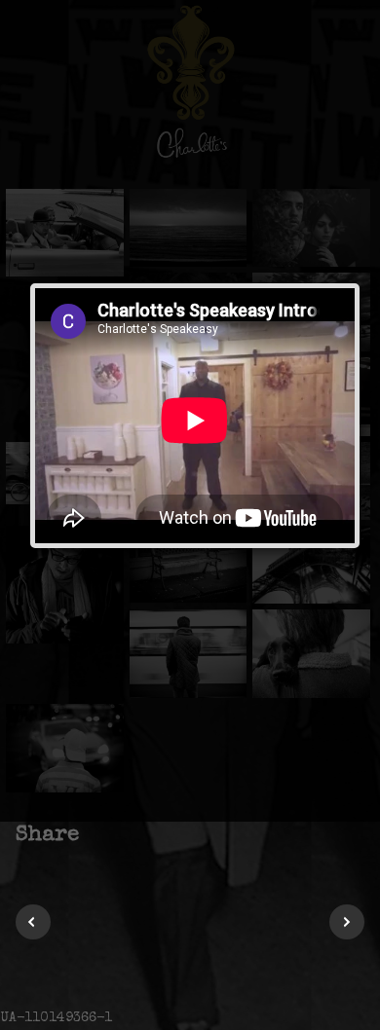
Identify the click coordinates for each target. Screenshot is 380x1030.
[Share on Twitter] (127, 835)
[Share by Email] (200, 835)
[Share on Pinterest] (151, 835)
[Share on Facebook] (102, 835)
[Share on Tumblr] (176, 835)
